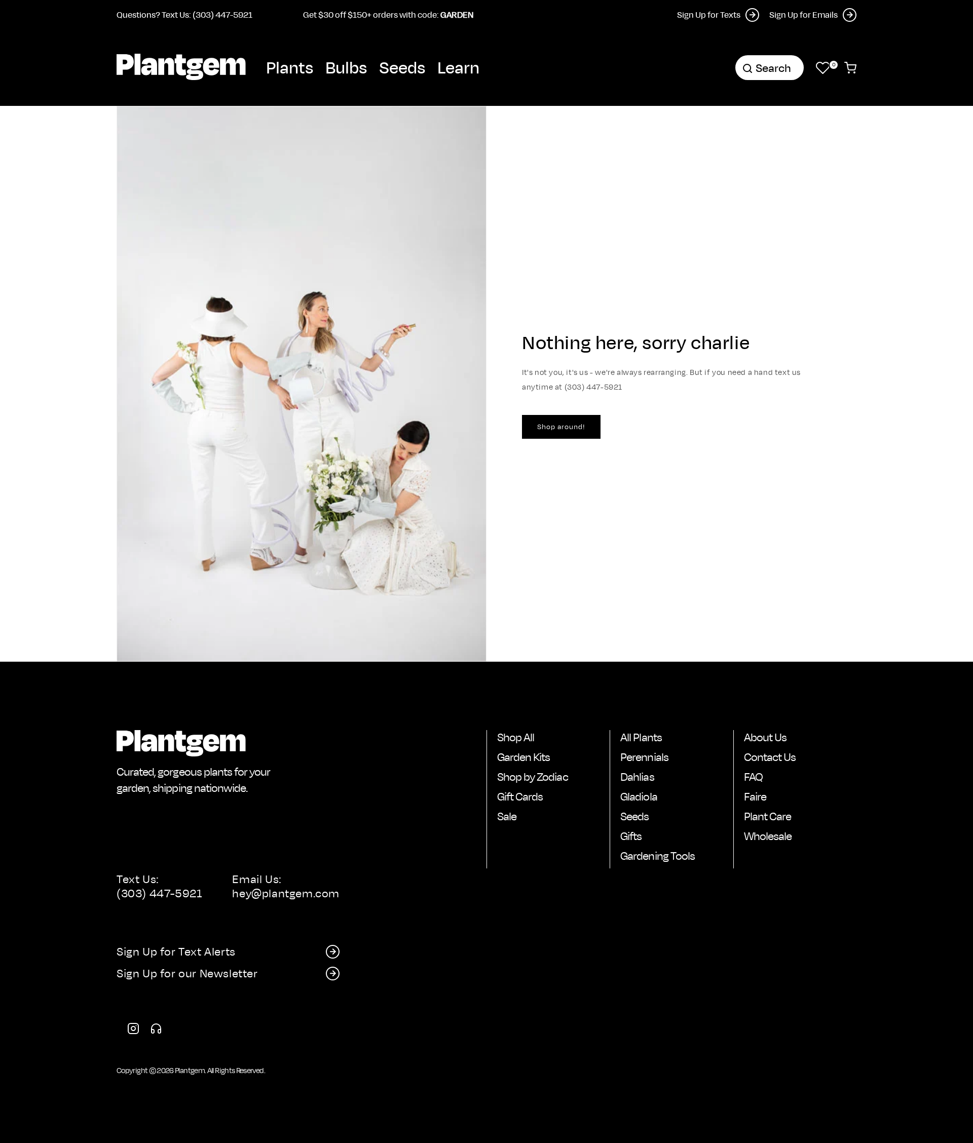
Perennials (644, 757)
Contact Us (770, 757)
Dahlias (637, 777)
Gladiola (638, 796)
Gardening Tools (657, 856)
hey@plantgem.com (286, 893)
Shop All (515, 737)
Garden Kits (523, 757)
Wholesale (768, 836)
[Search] (747, 68)
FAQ (753, 777)
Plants (289, 67)
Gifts (631, 836)
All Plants (640, 737)
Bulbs (346, 67)
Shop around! (561, 426)
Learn (458, 67)
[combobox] (769, 67)
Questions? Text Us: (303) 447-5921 (184, 14)
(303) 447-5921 (159, 893)
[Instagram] (133, 1030)
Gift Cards (520, 796)
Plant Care (767, 816)
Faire (755, 796)
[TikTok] (156, 1030)
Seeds (402, 67)
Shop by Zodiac (532, 777)
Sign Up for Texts (708, 14)
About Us (765, 737)
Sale (506, 816)
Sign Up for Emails (803, 14)
